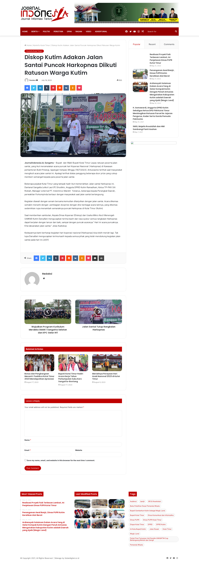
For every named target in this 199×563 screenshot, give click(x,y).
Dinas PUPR (134, 520)
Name (28, 440)
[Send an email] (37, 80)
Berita (34, 31)
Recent (152, 44)
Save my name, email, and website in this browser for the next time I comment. (61, 460)
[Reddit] (59, 88)
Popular (136, 44)
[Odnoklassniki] (72, 88)
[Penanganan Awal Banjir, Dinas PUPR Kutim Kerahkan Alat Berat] (140, 74)
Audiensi (133, 501)
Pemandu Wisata (136, 545)
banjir (142, 501)
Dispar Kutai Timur (137, 524)
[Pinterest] (53, 88)
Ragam (79, 31)
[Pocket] (79, 88)
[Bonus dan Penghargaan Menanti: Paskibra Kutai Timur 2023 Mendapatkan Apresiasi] (39, 362)
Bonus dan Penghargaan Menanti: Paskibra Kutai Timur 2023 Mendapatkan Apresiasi (39, 376)
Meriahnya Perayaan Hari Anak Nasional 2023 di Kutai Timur (106, 376)
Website (78, 450)
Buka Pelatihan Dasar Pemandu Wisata (145, 506)
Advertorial (101, 31)
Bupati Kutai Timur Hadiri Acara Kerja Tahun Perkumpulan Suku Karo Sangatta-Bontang (70, 377)
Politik (46, 31)
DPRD (150, 524)
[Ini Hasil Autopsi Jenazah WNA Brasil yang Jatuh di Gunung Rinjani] (99, 523)
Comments (169, 44)
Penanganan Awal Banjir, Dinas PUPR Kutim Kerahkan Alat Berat (162, 73)
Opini (69, 31)
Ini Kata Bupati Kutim (138, 529)
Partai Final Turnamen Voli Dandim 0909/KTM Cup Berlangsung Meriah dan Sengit (149, 539)
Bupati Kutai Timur (137, 515)
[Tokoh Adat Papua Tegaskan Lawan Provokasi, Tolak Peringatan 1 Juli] (117, 513)
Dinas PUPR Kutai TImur (152, 520)
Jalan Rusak (154, 529)
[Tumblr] (46, 88)
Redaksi (32, 80)
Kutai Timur (167, 529)
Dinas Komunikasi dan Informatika (161, 515)
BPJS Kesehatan (154, 501)
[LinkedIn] (40, 88)
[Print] (101, 258)
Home (25, 31)
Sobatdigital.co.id (72, 558)
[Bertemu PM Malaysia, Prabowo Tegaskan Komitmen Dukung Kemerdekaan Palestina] (82, 513)
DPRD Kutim (161, 524)
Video (88, 31)
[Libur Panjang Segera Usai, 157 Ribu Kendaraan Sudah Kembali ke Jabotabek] (82, 503)
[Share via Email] (95, 258)
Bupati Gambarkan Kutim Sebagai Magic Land (147, 511)
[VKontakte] (66, 88)
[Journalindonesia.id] (45, 13)
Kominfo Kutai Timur (41, 45)
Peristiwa (58, 31)
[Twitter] (33, 88)
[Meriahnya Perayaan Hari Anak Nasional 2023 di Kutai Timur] (107, 362)
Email (28, 450)
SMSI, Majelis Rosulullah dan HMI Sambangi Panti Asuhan (149, 128)
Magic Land (134, 534)
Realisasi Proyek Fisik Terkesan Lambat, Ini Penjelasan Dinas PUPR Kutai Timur (161, 58)
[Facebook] (27, 88)
